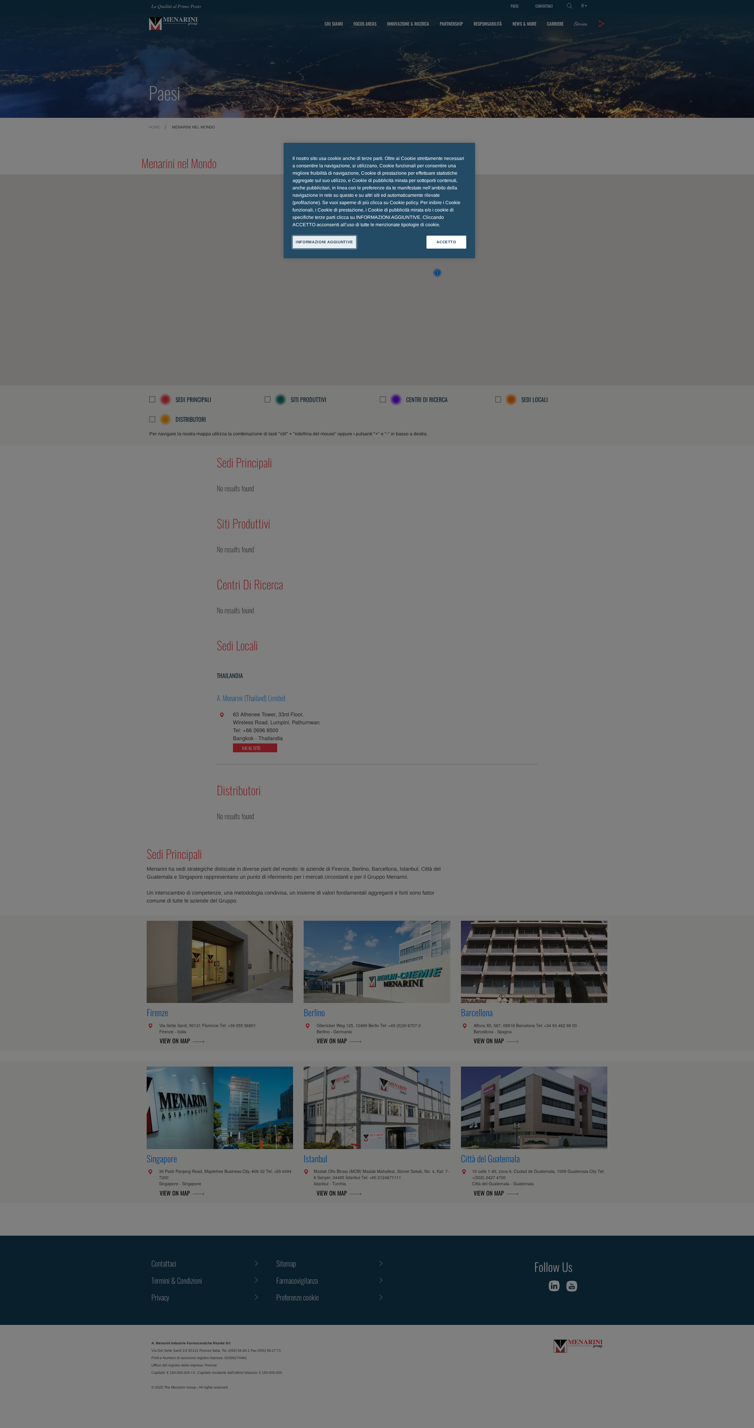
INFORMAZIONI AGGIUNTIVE (324, 242)
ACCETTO (446, 242)
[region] (379, 200)
